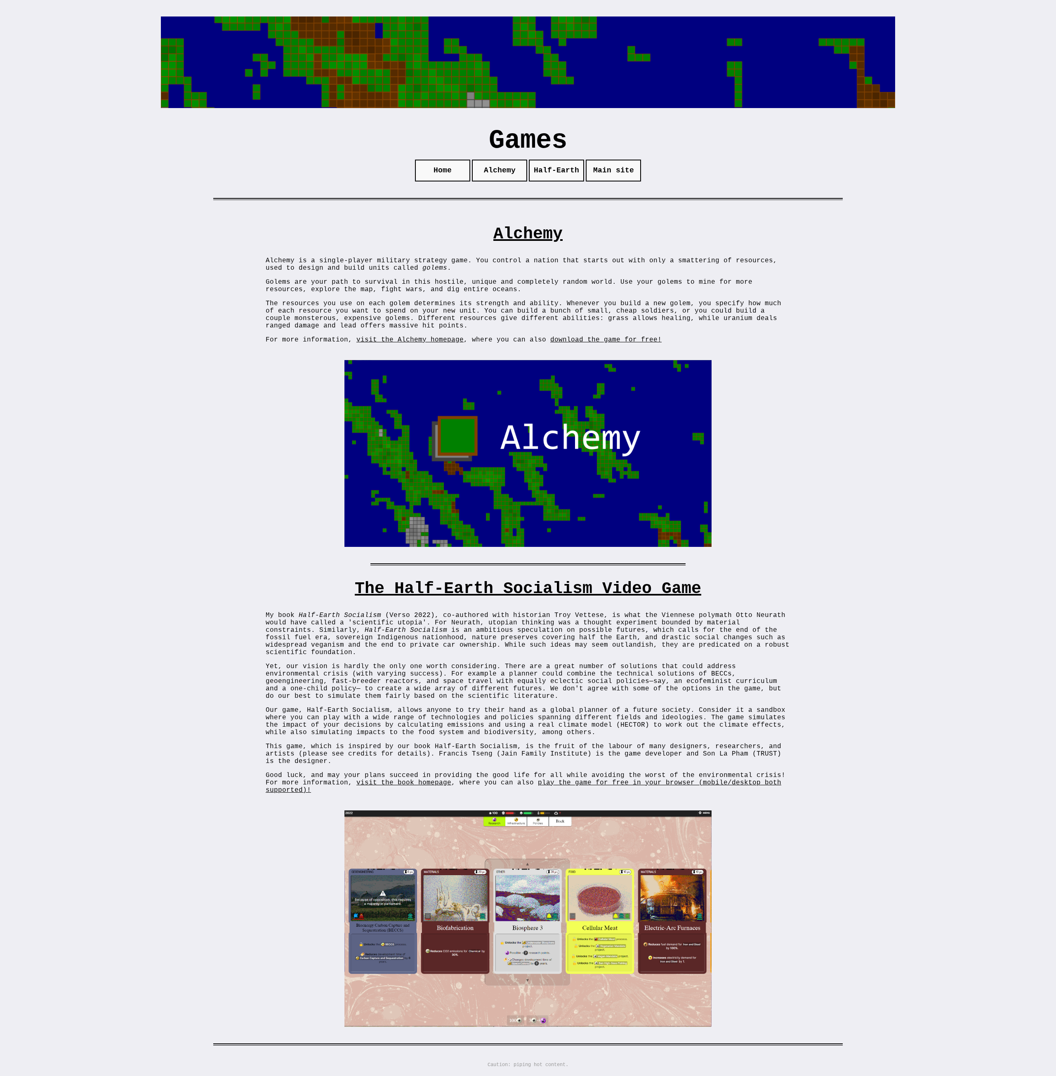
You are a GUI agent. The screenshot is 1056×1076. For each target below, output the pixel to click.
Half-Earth (556, 170)
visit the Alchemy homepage (410, 340)
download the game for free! (606, 340)
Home (443, 170)
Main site (613, 170)
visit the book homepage (403, 782)
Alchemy (500, 170)
